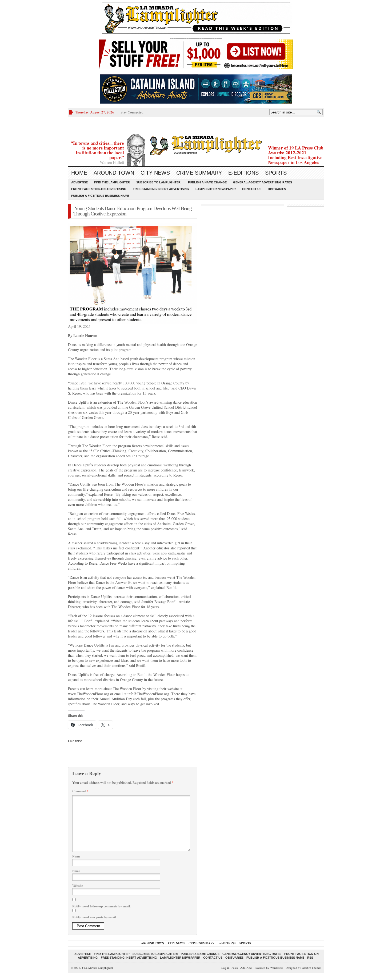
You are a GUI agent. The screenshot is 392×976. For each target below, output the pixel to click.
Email (76, 871)
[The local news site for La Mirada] (196, 144)
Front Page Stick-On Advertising (98, 189)
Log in (225, 968)
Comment (80, 791)
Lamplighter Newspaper (215, 189)
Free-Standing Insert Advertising (161, 189)
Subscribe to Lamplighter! (159, 182)
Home (79, 173)
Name (76, 856)
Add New (246, 968)
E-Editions (243, 173)
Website (77, 885)
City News (155, 173)
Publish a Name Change (207, 182)
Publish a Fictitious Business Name (100, 195)
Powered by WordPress (269, 968)
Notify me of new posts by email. (94, 917)
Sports (276, 173)
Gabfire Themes (311, 968)
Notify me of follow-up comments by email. (101, 906)
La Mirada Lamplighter (97, 968)
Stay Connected (132, 112)
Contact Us (251, 189)
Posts (234, 968)
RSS (310, 957)
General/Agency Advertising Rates (262, 182)
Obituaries (277, 189)
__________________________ (196, 71)
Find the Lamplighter (112, 182)
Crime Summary (199, 173)
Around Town (114, 173)
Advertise (79, 182)
